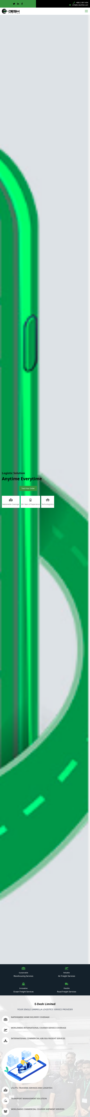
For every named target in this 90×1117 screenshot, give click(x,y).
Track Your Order (28, 488)
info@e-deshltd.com (80, 5)
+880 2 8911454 (82, 2)
